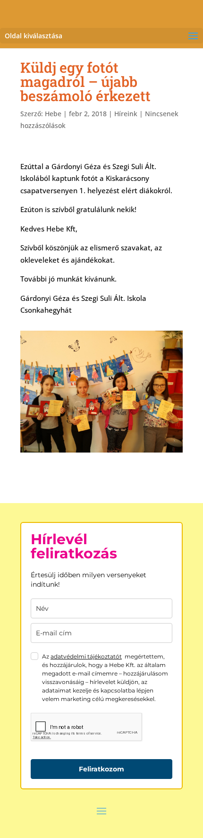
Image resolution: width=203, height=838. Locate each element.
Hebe (53, 113)
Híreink (125, 113)
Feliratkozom (101, 769)
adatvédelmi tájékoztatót (86, 656)
